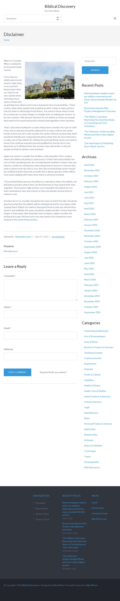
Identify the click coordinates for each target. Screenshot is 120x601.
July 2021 (88, 192)
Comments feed (100, 513)
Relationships (91, 434)
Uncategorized (91, 462)
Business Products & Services (98, 347)
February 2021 (91, 219)
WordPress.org (99, 519)
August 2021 (90, 186)
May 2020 (89, 268)
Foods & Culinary (92, 374)
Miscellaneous (11, 251)
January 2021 (90, 225)
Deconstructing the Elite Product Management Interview (74, 526)
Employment (90, 363)
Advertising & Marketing (96, 331)
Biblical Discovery (30, 585)
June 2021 (89, 197)
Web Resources (92, 467)
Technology (90, 451)
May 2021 (89, 203)
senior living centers (27, 219)
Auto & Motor (91, 341)
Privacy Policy (42, 514)
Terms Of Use (42, 519)
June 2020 (89, 263)
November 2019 (92, 301)
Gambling (88, 380)
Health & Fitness (92, 385)
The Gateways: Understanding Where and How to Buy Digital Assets (99, 134)
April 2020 (89, 274)
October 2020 (91, 241)
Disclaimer (40, 503)
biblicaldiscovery (23, 236)
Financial (88, 369)
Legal (86, 407)
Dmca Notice (41, 508)
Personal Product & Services (98, 423)
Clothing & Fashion (93, 352)
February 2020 (91, 285)
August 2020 (90, 252)
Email (7, 328)
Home (7, 40)
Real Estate (89, 429)
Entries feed (98, 508)
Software (88, 440)
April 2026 (89, 165)
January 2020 (90, 290)
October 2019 (91, 306)
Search (95, 70)
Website (8, 349)
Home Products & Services (97, 396)
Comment (9, 275)
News (87, 418)
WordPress (92, 585)
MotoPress (58, 585)
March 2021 (90, 214)
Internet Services (92, 402)
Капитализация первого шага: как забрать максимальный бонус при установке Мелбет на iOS (74, 508)
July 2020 (88, 257)
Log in (95, 502)
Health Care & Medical (95, 391)
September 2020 (92, 246)
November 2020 (92, 236)
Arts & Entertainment (94, 336)
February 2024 (91, 181)
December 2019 (92, 296)
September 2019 (92, 312)
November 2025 (92, 170)
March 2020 (90, 279)
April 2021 (89, 208)
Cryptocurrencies (92, 358)
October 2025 (91, 175)
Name (7, 306)
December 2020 (92, 230)
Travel (87, 456)
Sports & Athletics (93, 445)
